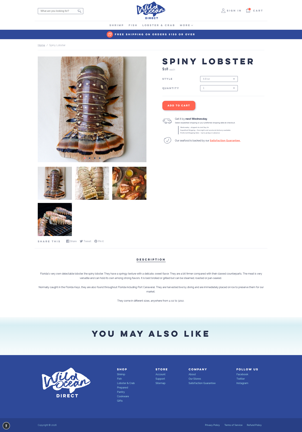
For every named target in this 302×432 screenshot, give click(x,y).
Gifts (120, 400)
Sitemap (160, 383)
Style (167, 79)
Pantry (121, 391)
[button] (6, 425)
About (192, 374)
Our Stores (195, 378)
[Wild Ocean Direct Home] (151, 18)
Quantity (170, 88)
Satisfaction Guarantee (202, 383)
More (185, 25)
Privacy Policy (212, 425)
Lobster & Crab (158, 25)
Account (160, 374)
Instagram (242, 383)
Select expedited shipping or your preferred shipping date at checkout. (205, 123)
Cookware (123, 396)
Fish (133, 25)
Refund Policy (254, 425)
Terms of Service (233, 425)
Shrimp (116, 25)
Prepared (122, 387)
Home (41, 45)
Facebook (242, 374)
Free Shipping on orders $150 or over (155, 34)
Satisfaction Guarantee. (225, 140)
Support (160, 378)
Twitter (240, 378)
